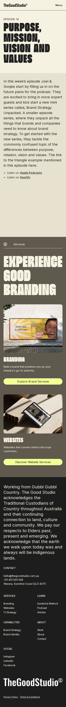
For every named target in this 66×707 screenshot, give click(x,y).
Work (40, 630)
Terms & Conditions (30, 697)
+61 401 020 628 (13, 579)
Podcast (42, 607)
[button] (58, 5)
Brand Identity (12, 634)
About (40, 634)
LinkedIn (8, 660)
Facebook (9, 665)
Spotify (25, 177)
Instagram (9, 656)
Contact (41, 638)
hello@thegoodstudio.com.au (21, 576)
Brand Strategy (12, 630)
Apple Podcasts (31, 173)
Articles (41, 612)
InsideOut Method (47, 603)
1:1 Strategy (10, 612)
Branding (9, 603)
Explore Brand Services (33, 381)
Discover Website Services (33, 462)
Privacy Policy (11, 697)
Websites (9, 607)
